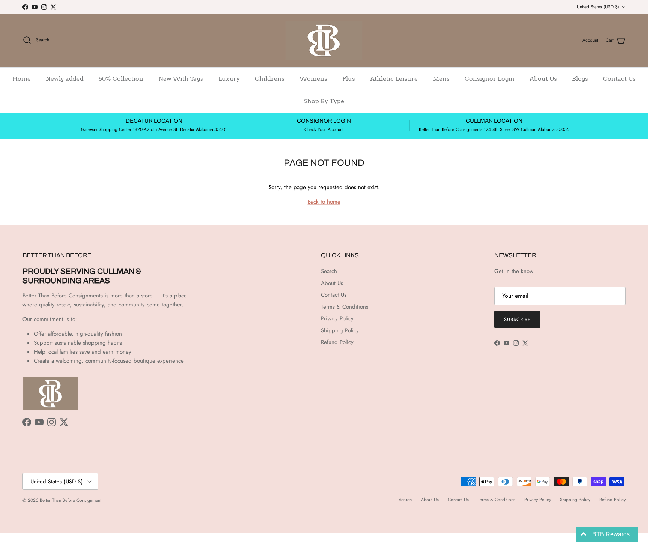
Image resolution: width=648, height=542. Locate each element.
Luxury (229, 78)
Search (329, 271)
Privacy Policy (337, 318)
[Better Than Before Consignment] (324, 40)
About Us (543, 78)
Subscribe (517, 319)
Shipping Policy (340, 330)
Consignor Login (489, 78)
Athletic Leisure (394, 78)
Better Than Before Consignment (70, 500)
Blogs (580, 78)
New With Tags (180, 78)
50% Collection (121, 78)
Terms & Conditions (344, 307)
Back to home (324, 202)
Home (21, 78)
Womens (313, 78)
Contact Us (619, 78)
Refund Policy (337, 342)
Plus (348, 78)
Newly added (65, 78)
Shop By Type (324, 101)
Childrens (270, 78)
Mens (441, 78)
